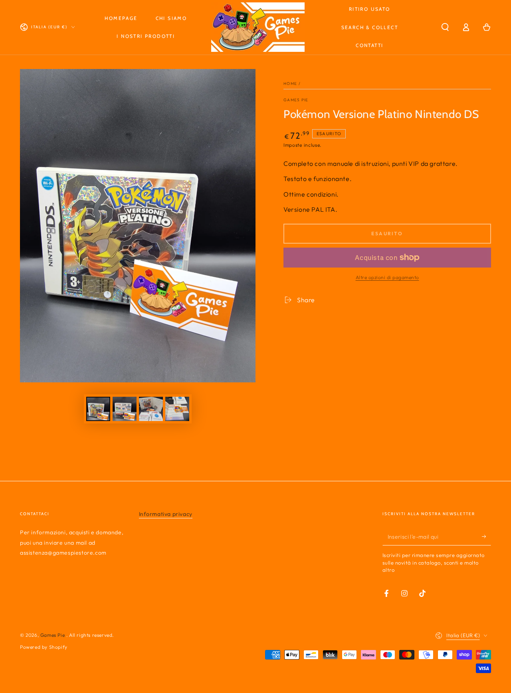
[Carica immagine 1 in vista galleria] (98, 409)
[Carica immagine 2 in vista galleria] (125, 409)
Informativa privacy (165, 514)
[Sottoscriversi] (486, 536)
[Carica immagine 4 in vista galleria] (177, 409)
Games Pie (296, 99)
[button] (445, 27)
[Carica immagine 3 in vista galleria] (151, 409)
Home (290, 83)
